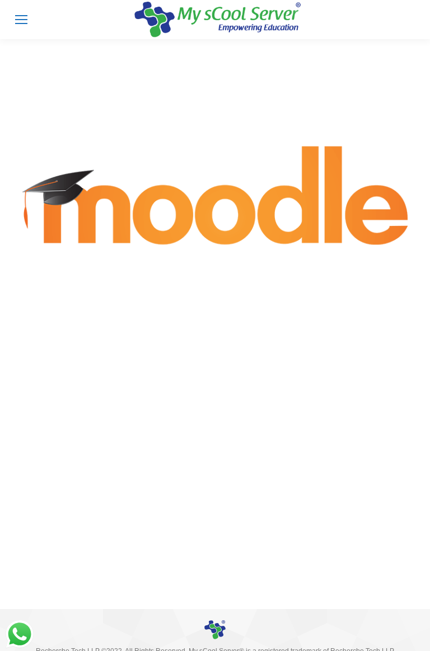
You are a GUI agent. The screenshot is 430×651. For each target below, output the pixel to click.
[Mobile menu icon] (21, 20)
